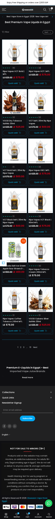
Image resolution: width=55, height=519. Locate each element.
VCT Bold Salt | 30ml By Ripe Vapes (14, 171)
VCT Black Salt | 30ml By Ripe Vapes (14, 221)
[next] (51, 17)
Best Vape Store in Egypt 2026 (20, 16)
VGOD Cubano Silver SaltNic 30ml (39, 320)
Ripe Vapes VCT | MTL (39, 71)
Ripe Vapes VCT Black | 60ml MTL (40, 221)
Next (35, 347)
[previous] (3, 17)
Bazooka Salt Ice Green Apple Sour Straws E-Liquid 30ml (14, 267)
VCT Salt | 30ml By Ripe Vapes (40, 122)
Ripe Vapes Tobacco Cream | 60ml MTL (39, 270)
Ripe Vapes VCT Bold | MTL (13, 72)
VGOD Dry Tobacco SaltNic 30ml (12, 122)
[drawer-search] (44, 9)
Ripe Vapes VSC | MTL (39, 170)
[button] (6, 43)
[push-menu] (4, 9)
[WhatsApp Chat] (48, 503)
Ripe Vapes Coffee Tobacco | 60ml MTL (12, 320)
